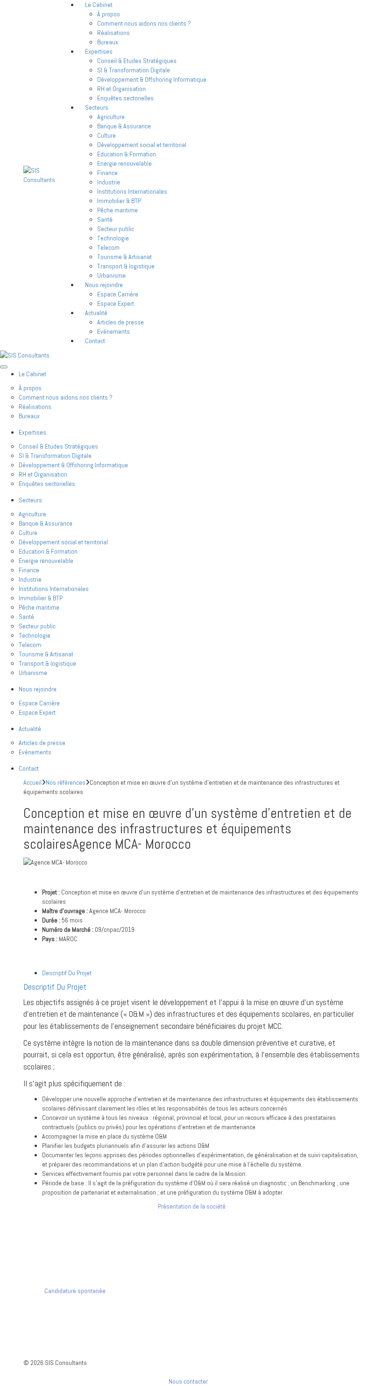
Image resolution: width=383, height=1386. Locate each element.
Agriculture (111, 117)
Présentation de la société (192, 1206)
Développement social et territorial (141, 145)
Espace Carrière (117, 294)
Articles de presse (120, 322)
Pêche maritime (117, 210)
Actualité (96, 313)
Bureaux (29, 416)
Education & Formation (126, 154)
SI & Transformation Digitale (133, 70)
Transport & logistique (126, 266)
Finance (107, 173)
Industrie (108, 182)
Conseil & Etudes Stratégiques (137, 60)
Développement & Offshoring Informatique (151, 79)
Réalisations (113, 32)
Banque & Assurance (124, 126)
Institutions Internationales (132, 191)
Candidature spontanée (74, 1291)
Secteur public (115, 229)
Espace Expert (115, 303)
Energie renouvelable (124, 163)
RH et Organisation (121, 88)
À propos (108, 14)
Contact (95, 341)
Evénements (113, 331)
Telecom (108, 247)
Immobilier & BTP (119, 201)
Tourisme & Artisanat (124, 257)
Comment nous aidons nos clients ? (144, 23)
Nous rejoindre (104, 285)
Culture (106, 135)
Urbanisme (33, 672)
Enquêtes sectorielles (125, 98)
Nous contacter (189, 1381)
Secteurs (96, 107)
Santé (105, 219)
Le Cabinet (32, 374)
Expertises (99, 51)
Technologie (113, 238)
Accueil (32, 782)
